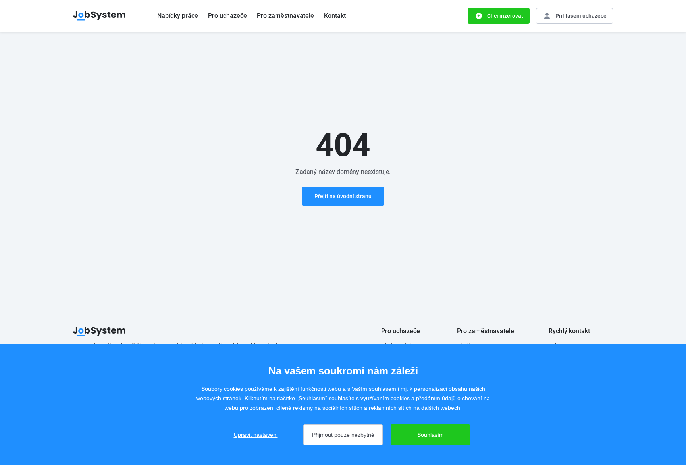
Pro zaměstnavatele (285, 15)
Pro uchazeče (227, 15)
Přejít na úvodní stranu (343, 196)
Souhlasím (430, 435)
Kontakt (335, 15)
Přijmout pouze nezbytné (343, 435)
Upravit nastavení (256, 435)
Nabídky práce (177, 15)
